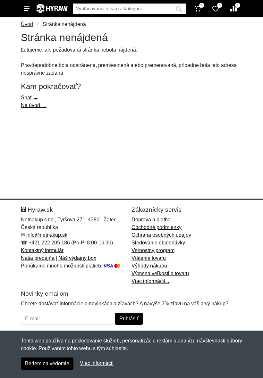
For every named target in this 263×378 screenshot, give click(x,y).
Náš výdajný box (77, 258)
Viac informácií (97, 363)
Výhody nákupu (149, 265)
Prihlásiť (129, 318)
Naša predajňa (38, 258)
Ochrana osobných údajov (161, 235)
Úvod (27, 24)
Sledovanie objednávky (158, 242)
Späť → (29, 97)
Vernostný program (153, 250)
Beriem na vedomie (47, 363)
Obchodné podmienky (157, 227)
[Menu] (26, 8)
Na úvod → (34, 105)
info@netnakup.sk (46, 235)
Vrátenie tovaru (149, 258)
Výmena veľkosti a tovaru (160, 273)
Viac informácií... (150, 281)
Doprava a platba (151, 219)
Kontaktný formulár (42, 250)
